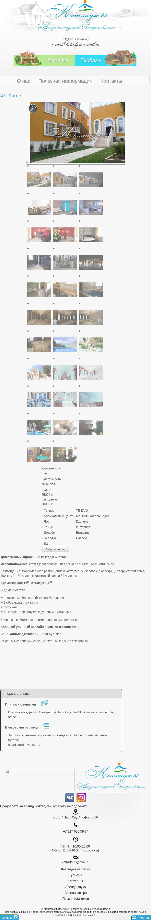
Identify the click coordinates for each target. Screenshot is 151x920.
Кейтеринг (75, 881)
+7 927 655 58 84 (75, 38)
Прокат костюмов (75, 899)
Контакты (111, 81)
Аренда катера (75, 893)
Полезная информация (65, 81)
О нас (23, 81)
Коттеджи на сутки (75, 869)
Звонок (143, 918)
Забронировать (55, 549)
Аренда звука (75, 887)
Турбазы (75, 875)
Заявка (7, 918)
